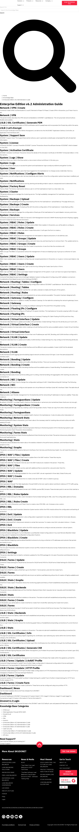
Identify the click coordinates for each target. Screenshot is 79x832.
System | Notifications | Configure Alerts (22, 173)
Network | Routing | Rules (14, 292)
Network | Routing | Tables (14, 287)
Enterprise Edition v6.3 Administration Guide (16, 722)
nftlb (4, 716)
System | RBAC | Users (12, 269)
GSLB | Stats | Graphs (11, 580)
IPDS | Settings (8, 552)
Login (3, 799)
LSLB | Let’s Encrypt (11, 127)
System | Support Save (12, 135)
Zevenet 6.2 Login (9, 700)
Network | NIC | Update (12, 379)
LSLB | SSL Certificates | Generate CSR (21, 647)
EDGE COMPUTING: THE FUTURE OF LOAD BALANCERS (48, 764)
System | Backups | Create (14, 204)
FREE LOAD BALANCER (9, 775)
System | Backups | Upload (14, 198)
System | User (7, 168)
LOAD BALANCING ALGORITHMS (46, 783)
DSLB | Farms (7, 572)
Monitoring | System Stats (14, 425)
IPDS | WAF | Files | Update (15, 454)
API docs (5, 735)
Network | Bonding (10, 372)
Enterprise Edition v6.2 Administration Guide (16, 724)
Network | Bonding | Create (15, 364)
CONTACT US (63, 765)
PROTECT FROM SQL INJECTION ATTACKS (47, 770)
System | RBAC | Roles (12, 232)
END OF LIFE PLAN (8, 791)
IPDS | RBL (6, 506)
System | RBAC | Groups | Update (18, 238)
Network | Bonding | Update (15, 359)
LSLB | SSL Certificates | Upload (17, 640)
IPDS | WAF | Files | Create (14, 460)
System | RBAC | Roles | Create (17, 227)
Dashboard (6, 693)
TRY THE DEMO (68, 751)
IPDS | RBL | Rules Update (14, 494)
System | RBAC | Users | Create (17, 263)
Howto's (5, 720)
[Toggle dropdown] (23, 1)
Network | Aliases (9, 392)
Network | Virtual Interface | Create (19, 324)
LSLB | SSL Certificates (12, 655)
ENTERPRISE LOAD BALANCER (8, 779)
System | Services (9, 214)
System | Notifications (12, 180)
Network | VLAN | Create (13, 344)
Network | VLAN (8, 351)
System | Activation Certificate (16, 150)
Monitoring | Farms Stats (13, 432)
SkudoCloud (7, 714)
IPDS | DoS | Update (11, 514)
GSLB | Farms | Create (12, 600)
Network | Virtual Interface (15, 331)
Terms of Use (22, 825)
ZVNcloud (6, 710)
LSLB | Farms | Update (12, 675)
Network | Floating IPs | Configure (18, 308)
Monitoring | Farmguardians (15, 412)
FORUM (4, 793)
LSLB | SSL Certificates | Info (15, 633)
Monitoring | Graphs (11, 447)
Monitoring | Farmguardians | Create (20, 405)
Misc (4, 718)
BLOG (23, 762)
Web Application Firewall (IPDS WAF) (14, 712)
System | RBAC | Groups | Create (17, 243)
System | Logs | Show (11, 157)
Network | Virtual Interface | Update (20, 319)
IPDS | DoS (6, 524)
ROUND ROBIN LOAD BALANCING (47, 775)
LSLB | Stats (6, 627)
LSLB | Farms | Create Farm (15, 682)
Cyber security (7, 728)
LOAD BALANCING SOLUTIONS (7, 768)
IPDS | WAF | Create (11, 476)
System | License (9, 142)
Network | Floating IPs (12, 313)
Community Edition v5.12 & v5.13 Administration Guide (19, 733)
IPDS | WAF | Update (11, 470)
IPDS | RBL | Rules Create (14, 501)
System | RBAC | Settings (13, 274)
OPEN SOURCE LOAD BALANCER (9, 763)
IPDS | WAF (6, 481)
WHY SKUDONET (64, 768)
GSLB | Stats (7, 594)
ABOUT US (62, 762)
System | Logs (7, 162)
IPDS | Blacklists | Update (14, 530)
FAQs (3, 796)
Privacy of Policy (34, 825)
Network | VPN (8, 115)
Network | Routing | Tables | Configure (21, 281)
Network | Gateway (10, 303)
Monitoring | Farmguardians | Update (20, 399)
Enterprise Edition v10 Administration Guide (16, 726)
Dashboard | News (10, 688)
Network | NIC (7, 384)
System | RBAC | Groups (13, 248)
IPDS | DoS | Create (10, 519)
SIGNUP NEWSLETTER (68, 773)
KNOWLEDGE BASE (8, 772)
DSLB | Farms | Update (12, 559)
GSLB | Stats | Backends (13, 587)
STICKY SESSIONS (45, 779)
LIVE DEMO (5, 788)
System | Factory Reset (12, 186)
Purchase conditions (8, 825)
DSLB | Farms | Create (12, 567)
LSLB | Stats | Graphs (11, 620)
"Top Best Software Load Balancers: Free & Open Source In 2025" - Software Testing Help (29, 775)
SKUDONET (5, 807)
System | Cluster (9, 191)
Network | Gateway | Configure (17, 297)
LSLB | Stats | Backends (13, 612)
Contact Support (5, 743)
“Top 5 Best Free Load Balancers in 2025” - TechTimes (28, 767)
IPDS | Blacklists (9, 545)
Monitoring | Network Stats (14, 417)
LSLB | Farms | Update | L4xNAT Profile (21, 660)
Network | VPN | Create (12, 107)
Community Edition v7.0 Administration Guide (17, 731)
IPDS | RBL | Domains (11, 486)
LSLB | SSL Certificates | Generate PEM (21, 122)
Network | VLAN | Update (13, 337)
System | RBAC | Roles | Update (17, 222)
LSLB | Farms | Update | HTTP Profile (20, 668)
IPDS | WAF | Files (10, 465)
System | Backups (9, 209)
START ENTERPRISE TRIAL (69, 3)
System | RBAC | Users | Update (17, 256)
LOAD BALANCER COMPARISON (7, 784)
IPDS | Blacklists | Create (13, 537)
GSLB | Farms (7, 605)
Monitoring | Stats (10, 439)
